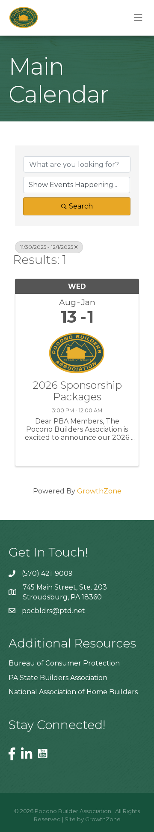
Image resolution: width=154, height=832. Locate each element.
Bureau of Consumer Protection (64, 663)
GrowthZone (99, 491)
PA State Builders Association (58, 678)
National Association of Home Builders (73, 692)
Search (81, 206)
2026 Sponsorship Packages (77, 391)
